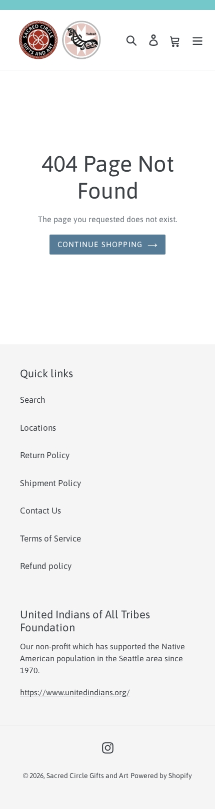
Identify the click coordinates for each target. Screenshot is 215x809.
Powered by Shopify (161, 776)
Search (33, 400)
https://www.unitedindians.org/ (75, 692)
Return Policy (45, 455)
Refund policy (46, 566)
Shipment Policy (50, 483)
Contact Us (40, 511)
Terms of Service (50, 538)
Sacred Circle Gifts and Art (87, 776)
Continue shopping (100, 244)
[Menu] (197, 39)
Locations (38, 428)
